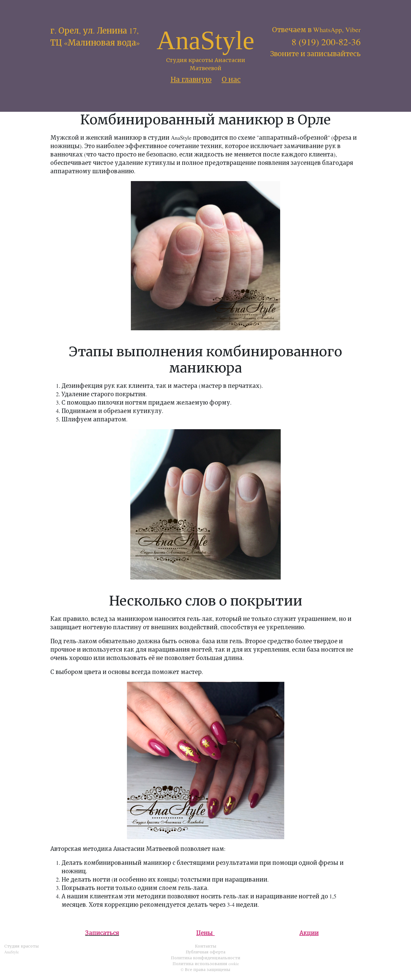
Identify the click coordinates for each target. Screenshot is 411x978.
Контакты (205, 946)
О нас (231, 79)
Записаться (102, 933)
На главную (191, 79)
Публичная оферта (205, 952)
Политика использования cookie (206, 963)
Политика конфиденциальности (205, 957)
